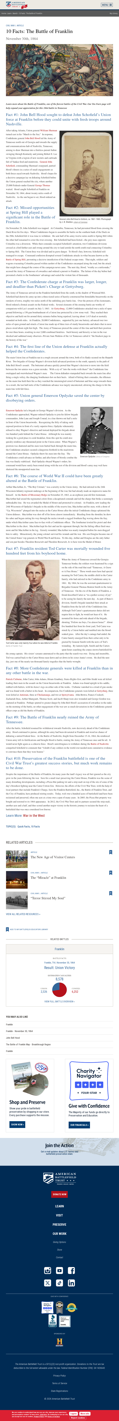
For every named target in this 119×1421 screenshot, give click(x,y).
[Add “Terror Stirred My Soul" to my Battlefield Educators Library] (110, 893)
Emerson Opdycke (14, 410)
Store (63, 1250)
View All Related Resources (22, 914)
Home (18, 4)
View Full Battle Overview (58, 1001)
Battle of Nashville (100, 743)
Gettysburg (59, 308)
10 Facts (35, 826)
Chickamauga (43, 694)
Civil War (10, 25)
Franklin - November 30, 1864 (19, 1031)
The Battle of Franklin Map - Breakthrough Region (28, 1044)
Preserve (59, 1224)
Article (20, 25)
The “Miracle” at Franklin (48, 877)
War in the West (34, 816)
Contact (59, 1257)
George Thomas (42, 185)
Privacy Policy (59, 1375)
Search (15, 13)
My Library (114, 13)
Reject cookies (78, 1418)
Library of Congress (80, 222)
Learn (9, 13)
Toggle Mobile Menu (107, 5)
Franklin (59, 949)
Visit (59, 1215)
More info (85, 1413)
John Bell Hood (32, 138)
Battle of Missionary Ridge (34, 494)
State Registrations (59, 1391)
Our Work (59, 1234)
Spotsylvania (68, 694)
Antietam (23, 694)
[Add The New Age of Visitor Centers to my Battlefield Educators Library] (110, 852)
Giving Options (59, 1242)
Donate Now (59, 1194)
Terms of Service (59, 1383)
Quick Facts (24, 826)
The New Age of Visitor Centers (53, 857)
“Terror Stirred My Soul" (48, 898)
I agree (73, 1413)
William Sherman (48, 130)
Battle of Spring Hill (16, 259)
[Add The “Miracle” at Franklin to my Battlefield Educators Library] (110, 873)
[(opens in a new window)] (47, 1270)
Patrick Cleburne (14, 679)
